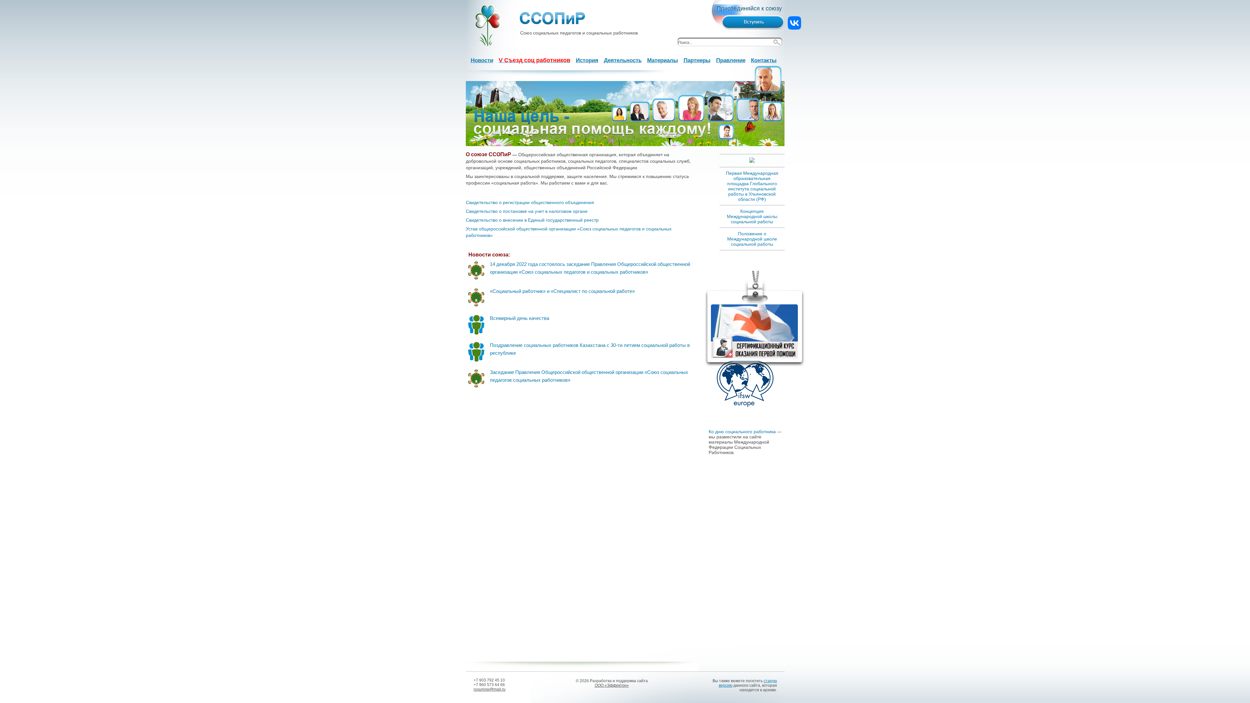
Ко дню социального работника (742, 431)
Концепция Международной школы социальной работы (752, 216)
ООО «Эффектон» (612, 685)
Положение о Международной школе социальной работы (752, 239)
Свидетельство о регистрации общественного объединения (530, 202)
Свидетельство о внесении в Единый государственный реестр (532, 220)
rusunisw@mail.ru (490, 689)
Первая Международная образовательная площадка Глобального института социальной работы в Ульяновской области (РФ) (752, 186)
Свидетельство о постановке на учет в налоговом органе (527, 211)
